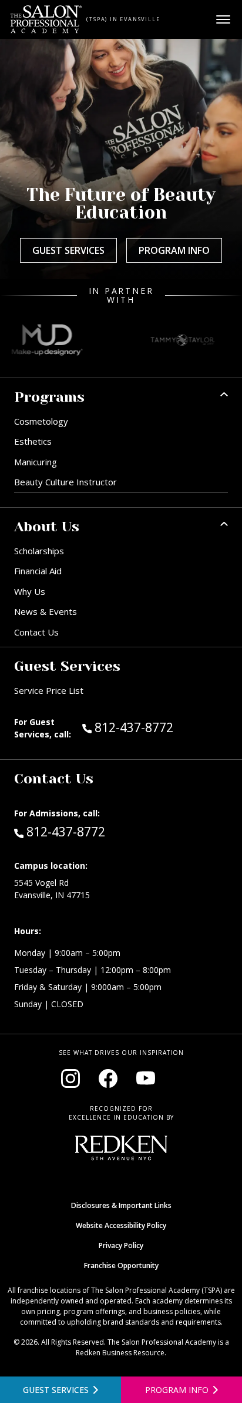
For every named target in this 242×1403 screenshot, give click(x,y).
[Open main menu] (223, 19)
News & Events (45, 611)
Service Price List (48, 690)
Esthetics (33, 441)
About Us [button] (46, 526)
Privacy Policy (121, 1245)
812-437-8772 (158, 727)
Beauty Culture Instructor (65, 482)
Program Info (174, 250)
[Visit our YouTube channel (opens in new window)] (145, 1078)
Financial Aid (38, 571)
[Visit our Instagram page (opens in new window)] (70, 1078)
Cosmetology (41, 421)
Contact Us (36, 632)
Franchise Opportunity (121, 1265)
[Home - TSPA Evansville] (46, 19)
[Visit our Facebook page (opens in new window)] (108, 1078)
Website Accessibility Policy (121, 1225)
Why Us (29, 591)
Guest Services (68, 250)
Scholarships (39, 551)
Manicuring (35, 462)
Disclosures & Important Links (121, 1205)
